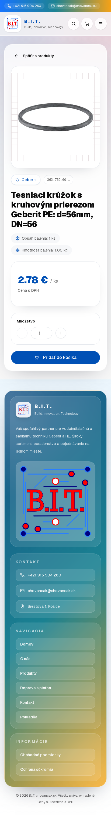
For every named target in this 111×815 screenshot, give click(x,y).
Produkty (28, 673)
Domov (26, 644)
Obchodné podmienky (40, 754)
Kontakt (27, 702)
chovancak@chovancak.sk (76, 6)
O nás (25, 658)
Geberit (29, 179)
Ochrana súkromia (36, 769)
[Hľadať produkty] (73, 24)
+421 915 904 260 (27, 6)
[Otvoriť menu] (101, 24)
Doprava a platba (35, 687)
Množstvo (26, 321)
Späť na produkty (38, 55)
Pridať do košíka (60, 357)
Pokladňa (28, 717)
